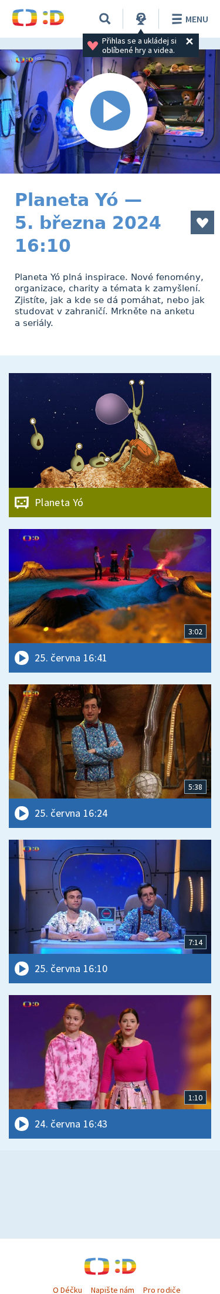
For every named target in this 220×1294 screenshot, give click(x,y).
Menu (196, 19)
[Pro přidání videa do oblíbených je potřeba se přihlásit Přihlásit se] (202, 222)
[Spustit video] (110, 111)
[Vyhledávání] (105, 19)
